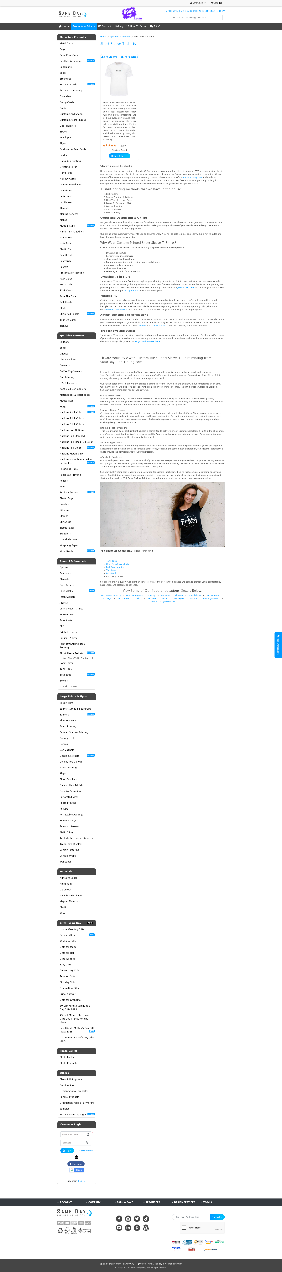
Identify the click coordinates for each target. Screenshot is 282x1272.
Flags (63, 773)
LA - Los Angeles (134, 595)
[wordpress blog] (146, 1227)
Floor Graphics (68, 779)
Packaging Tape (69, 469)
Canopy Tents (67, 738)
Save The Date (68, 296)
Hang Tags (66, 172)
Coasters (65, 365)
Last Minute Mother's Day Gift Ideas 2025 (77, 1030)
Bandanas (65, 573)
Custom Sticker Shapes (73, 120)
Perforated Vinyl (69, 797)
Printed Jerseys (68, 632)
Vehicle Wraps (68, 855)
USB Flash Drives (69, 539)
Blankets (64, 579)
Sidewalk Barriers (69, 826)
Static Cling (66, 832)
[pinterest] (137, 1227)
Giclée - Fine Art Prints (72, 785)
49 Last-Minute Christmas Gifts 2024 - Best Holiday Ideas (74, 1019)
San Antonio (213, 595)
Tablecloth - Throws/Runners (76, 838)
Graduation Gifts (69, 988)
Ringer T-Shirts (68, 638)
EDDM (63, 131)
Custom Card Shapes (72, 114)
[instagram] (128, 1218)
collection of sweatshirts (116, 309)
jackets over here (185, 287)
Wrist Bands (77, 551)
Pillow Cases (67, 614)
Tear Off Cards (68, 319)
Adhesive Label (68, 877)
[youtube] (119, 1227)
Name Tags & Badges (72, 231)
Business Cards (77, 84)
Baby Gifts (65, 964)
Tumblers (65, 533)
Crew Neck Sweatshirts (117, 564)
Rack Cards (66, 278)
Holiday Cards (68, 178)
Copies (64, 108)
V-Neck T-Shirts (68, 686)
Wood (63, 913)
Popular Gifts (77, 935)
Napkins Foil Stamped (72, 436)
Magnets (64, 208)
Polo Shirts (66, 620)
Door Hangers (68, 125)
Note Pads (65, 243)
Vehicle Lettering (69, 850)
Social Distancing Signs (77, 1114)
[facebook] (119, 1218)
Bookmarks (66, 67)
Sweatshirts (66, 663)
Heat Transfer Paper (71, 895)
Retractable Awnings (71, 814)
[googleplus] (176, 1242)
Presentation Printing (72, 272)
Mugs (77, 406)
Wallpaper (65, 861)
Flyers (63, 143)
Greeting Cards (68, 167)
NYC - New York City (111, 595)
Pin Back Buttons (77, 492)
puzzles (64, 504)
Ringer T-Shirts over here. (148, 341)
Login (68, 1150)
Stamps (64, 516)
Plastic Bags (66, 498)
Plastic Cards (67, 249)
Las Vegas (179, 598)
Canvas (64, 744)
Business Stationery (71, 90)
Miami (165, 598)
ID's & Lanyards (68, 383)
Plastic (63, 907)
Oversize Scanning (70, 791)
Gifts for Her (67, 952)
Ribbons (64, 510)
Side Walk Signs (69, 820)
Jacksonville (169, 601)
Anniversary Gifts (69, 970)
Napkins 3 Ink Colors (72, 424)
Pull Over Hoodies (115, 567)
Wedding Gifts (68, 941)
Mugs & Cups (77, 225)
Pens (62, 486)
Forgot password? (86, 1150)
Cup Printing (67, 377)
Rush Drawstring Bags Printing (72, 646)
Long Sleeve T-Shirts (71, 608)
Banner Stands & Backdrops (75, 708)
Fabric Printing (68, 767)
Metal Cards (66, 43)
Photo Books (67, 1057)
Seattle (154, 601)
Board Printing (68, 726)
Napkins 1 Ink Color (77, 412)
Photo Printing (68, 802)
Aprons (64, 567)
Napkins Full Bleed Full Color (76, 442)
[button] (87, 1143)
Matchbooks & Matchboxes (75, 394)
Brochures (65, 78)
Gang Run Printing (70, 161)
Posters (64, 267)
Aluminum (66, 883)
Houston (165, 595)
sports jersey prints (192, 177)
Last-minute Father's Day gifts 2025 (77, 1039)
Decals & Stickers (77, 755)
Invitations (66, 190)
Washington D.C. (211, 598)
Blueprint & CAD (69, 720)
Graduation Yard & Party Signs (77, 1102)
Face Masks (77, 590)
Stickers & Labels (77, 313)
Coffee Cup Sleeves (71, 371)
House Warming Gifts (72, 929)
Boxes (63, 347)
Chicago (152, 595)
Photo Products (68, 1063)
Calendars (65, 96)
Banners (77, 714)
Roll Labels (66, 284)
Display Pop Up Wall (71, 761)
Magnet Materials (70, 901)
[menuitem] (64, 26)
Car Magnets (67, 750)
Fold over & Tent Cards (73, 149)
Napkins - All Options (72, 430)
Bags (62, 49)
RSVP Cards (66, 290)
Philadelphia (195, 595)
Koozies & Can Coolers (73, 389)
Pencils (64, 480)
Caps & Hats (67, 585)
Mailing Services (69, 214)
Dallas (139, 598)
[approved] (209, 1249)
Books (63, 72)
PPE (62, 626)
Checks (64, 353)
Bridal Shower (67, 994)
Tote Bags (77, 674)
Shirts (63, 308)
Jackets (64, 602)
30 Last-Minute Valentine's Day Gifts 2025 (75, 1007)
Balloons (64, 342)
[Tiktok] (146, 1218)
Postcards (65, 261)
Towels (64, 680)
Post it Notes (67, 255)
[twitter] (137, 1218)
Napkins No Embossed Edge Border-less (77, 461)
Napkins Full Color (77, 447)
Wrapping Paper (69, 545)
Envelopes (65, 137)
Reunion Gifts (67, 976)
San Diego (106, 598)
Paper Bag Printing (70, 474)
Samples (64, 1108)
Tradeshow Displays (71, 844)
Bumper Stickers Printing (74, 732)
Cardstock (65, 889)
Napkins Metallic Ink (71, 453)
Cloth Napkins (68, 359)
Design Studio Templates (74, 1091)
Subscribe (217, 1217)
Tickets (64, 325)
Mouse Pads (66, 400)
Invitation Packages (71, 184)
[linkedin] (128, 1227)
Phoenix (179, 595)
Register (82, 1181)
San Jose (152, 598)
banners (142, 325)
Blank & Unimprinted (71, 1079)
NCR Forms (66, 237)
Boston (193, 598)
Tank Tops (66, 669)
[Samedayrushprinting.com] (72, 14)
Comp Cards (67, 102)
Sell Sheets (66, 302)
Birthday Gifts (67, 982)
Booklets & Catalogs (77, 60)
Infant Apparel (68, 596)
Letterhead (66, 196)
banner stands (158, 325)
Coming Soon (67, 1085)
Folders (64, 155)
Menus (63, 219)
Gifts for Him (67, 958)
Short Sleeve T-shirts (77, 653)
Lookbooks (66, 202)
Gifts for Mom (68, 947)
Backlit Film (66, 703)
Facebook (76, 1164)
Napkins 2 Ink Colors (72, 418)
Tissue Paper (67, 527)
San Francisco (124, 598)
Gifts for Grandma (70, 1000)
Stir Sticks (65, 522)
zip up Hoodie (131, 290)
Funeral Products (69, 1097)
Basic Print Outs (69, 55)
